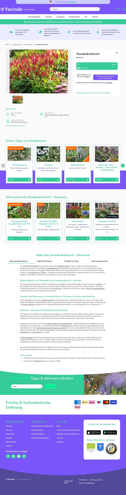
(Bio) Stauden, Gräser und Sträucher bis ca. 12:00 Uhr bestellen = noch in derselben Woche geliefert (63, 21)
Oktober (99, 284)
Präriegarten (65, 326)
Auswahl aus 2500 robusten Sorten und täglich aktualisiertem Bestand (52, 32)
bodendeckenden (53, 268)
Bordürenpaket (27, 338)
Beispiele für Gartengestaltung (68, 434)
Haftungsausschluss (96, 480)
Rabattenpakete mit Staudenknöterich (59, 324)
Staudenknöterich (42, 44)
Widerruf (9, 446)
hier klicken (108, 83)
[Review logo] (100, 449)
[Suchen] (51, 9)
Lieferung (9, 426)
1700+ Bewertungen (62, 2)
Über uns (9, 430)
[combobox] (75, 9)
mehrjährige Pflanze (63, 266)
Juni (85, 284)
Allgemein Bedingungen (86, 483)
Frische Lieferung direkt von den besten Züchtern (82, 32)
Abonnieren (50, 386)
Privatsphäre (83, 480)
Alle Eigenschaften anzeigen (15, 126)
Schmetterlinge (33, 273)
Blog (58, 426)
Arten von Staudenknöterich (95, 288)
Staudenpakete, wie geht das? (42, 426)
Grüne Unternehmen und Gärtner (68, 430)
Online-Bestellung (37, 434)
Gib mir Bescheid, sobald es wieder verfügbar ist (105, 77)
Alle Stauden (28, 44)
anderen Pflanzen (28, 304)
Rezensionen (10, 434)
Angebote (60, 442)
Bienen (44, 273)
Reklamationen (11, 442)
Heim (7, 44)
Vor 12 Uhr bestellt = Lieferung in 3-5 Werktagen (22, 32)
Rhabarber (38, 361)
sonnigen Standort (48, 300)
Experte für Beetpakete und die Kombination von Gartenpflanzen (111, 32)
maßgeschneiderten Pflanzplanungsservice (51, 328)
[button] (124, 9)
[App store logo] (94, 432)
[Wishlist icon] (29, 148)
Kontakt (9, 438)
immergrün (57, 288)
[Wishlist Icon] (117, 53)
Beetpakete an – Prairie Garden (30, 332)
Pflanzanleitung (37, 430)
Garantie (60, 438)
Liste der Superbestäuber (40, 438)
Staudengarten (16, 44)
